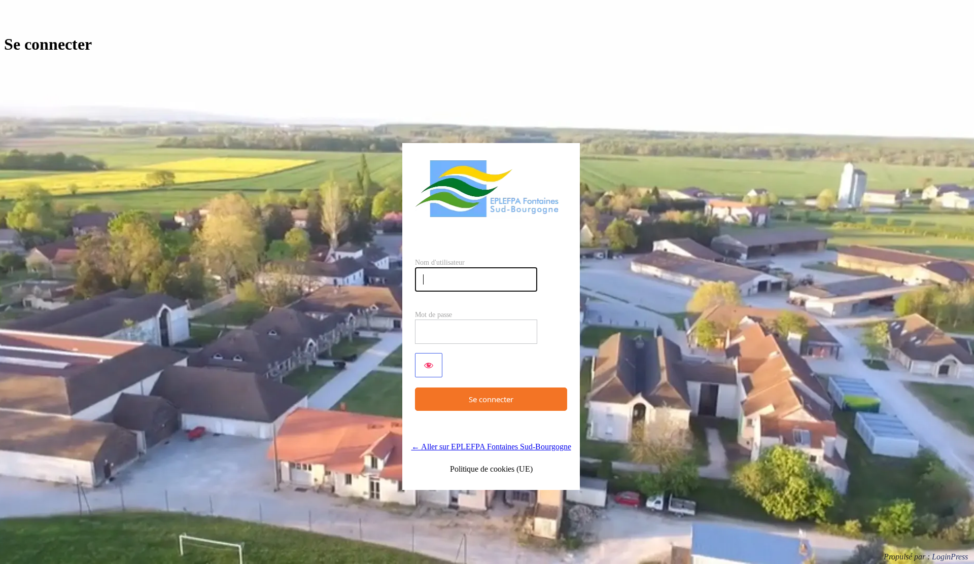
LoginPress (950, 556)
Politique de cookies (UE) (491, 469)
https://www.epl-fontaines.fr (491, 188)
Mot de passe (433, 315)
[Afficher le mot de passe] (428, 365)
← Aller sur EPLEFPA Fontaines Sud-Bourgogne (491, 446)
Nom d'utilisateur (440, 262)
